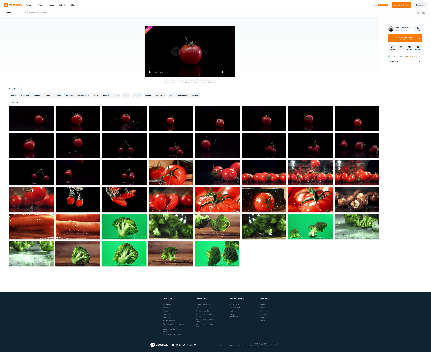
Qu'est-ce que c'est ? (411, 56)
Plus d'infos (394, 61)
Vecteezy (166, 308)
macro (96, 95)
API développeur (169, 321)
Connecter (420, 5)
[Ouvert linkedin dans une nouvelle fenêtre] (180, 345)
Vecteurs (29, 5)
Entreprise (167, 314)
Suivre (418, 30)
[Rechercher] (417, 12)
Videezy (166, 311)
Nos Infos (232, 311)
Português (264, 311)
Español (263, 308)
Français (263, 317)
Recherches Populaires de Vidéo (205, 325)
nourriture (160, 95)
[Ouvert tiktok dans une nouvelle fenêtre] (187, 345)
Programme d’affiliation (204, 311)
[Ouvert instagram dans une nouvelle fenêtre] (177, 345)
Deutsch (263, 314)
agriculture (182, 95)
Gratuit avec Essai (405, 38)
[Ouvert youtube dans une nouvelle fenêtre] (195, 345)
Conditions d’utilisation (228, 346)
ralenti (13, 95)
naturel (195, 95)
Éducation (166, 317)
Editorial (62, 5)
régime (148, 95)
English (263, 304)
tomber (58, 95)
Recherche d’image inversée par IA (173, 325)
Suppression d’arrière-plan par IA (173, 330)
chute (116, 95)
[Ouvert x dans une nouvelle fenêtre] (191, 345)
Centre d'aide (234, 304)
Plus (73, 5)
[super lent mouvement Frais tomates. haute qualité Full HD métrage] (171, 172)
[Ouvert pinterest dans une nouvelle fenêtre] (184, 345)
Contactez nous (235, 308)
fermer (47, 95)
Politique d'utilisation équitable (268, 346)
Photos (40, 5)
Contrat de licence (203, 304)
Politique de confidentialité (247, 346)
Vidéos (51, 5)
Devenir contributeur (234, 315)
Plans (375, 5)
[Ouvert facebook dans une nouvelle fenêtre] (173, 345)
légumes (69, 95)
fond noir (25, 95)
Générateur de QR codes (172, 334)
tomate (37, 95)
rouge (125, 95)
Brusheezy (167, 304)
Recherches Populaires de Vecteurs (205, 315)
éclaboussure (83, 95)
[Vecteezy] (13, 5)
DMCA (198, 308)
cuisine (106, 95)
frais (171, 95)
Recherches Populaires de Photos (205, 320)
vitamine (136, 95)
